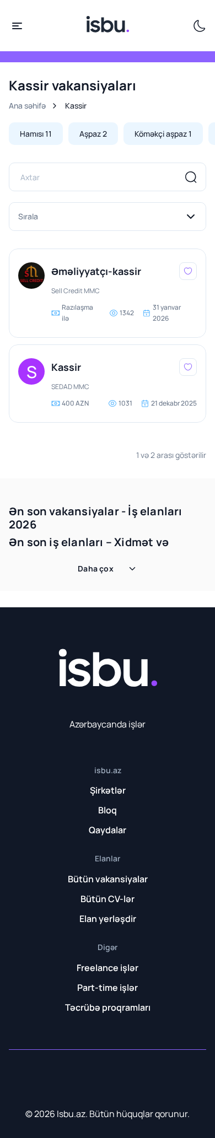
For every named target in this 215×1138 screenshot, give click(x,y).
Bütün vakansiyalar (108, 879)
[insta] (30, 1077)
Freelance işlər (107, 968)
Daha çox (96, 568)
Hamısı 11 (36, 133)
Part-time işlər (107, 987)
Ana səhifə (27, 105)
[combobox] (107, 216)
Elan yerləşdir (107, 919)
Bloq (107, 810)
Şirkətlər (108, 790)
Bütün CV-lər (107, 899)
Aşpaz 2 (93, 133)
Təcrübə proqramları (107, 1007)
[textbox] (107, 216)
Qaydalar (107, 830)
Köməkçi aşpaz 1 (163, 133)
